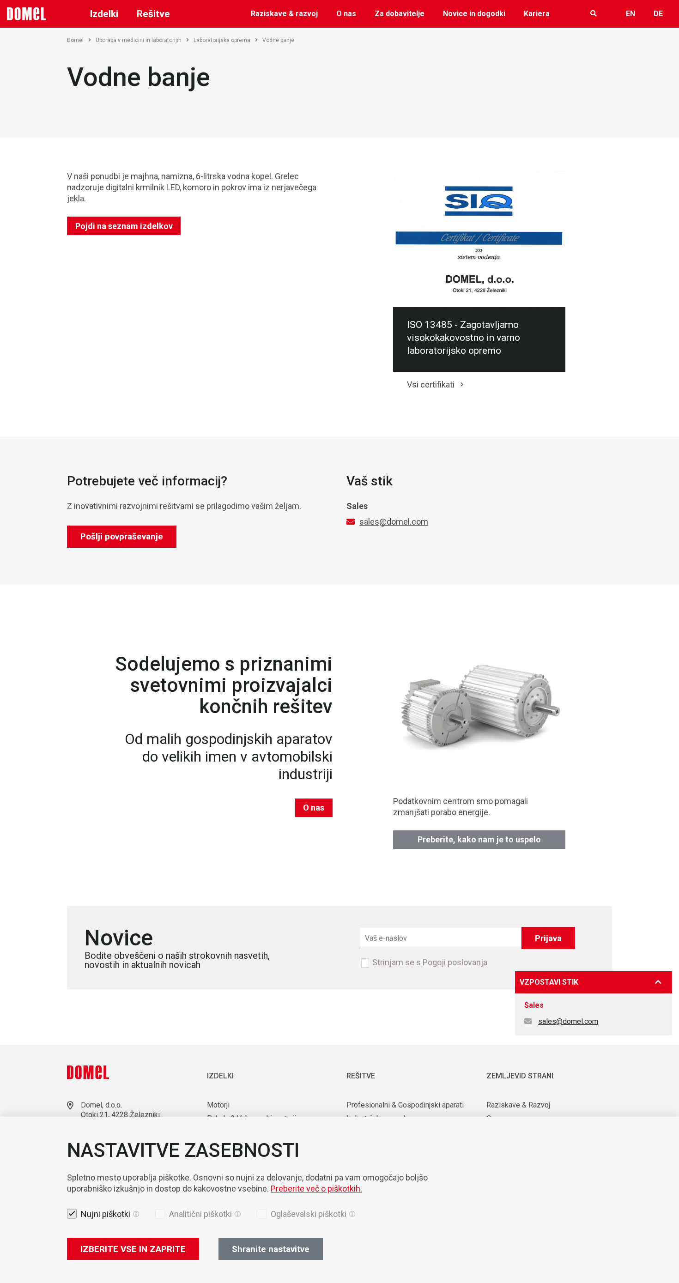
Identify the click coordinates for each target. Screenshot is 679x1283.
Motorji (218, 1105)
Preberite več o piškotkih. (316, 1188)
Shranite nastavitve (270, 1249)
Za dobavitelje (399, 13)
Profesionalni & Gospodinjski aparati (405, 1105)
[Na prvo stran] (27, 14)
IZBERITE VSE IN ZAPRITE (133, 1249)
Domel (75, 40)
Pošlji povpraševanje (121, 536)
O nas (346, 13)
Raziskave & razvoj (284, 13)
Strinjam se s (429, 962)
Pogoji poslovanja (455, 962)
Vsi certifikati (431, 384)
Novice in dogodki (474, 13)
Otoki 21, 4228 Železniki (120, 1114)
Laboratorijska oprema (222, 40)
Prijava (548, 938)
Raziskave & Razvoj (518, 1105)
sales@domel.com (393, 522)
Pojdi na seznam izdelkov (124, 226)
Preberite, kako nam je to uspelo (479, 839)
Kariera (537, 13)
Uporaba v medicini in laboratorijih (139, 40)
